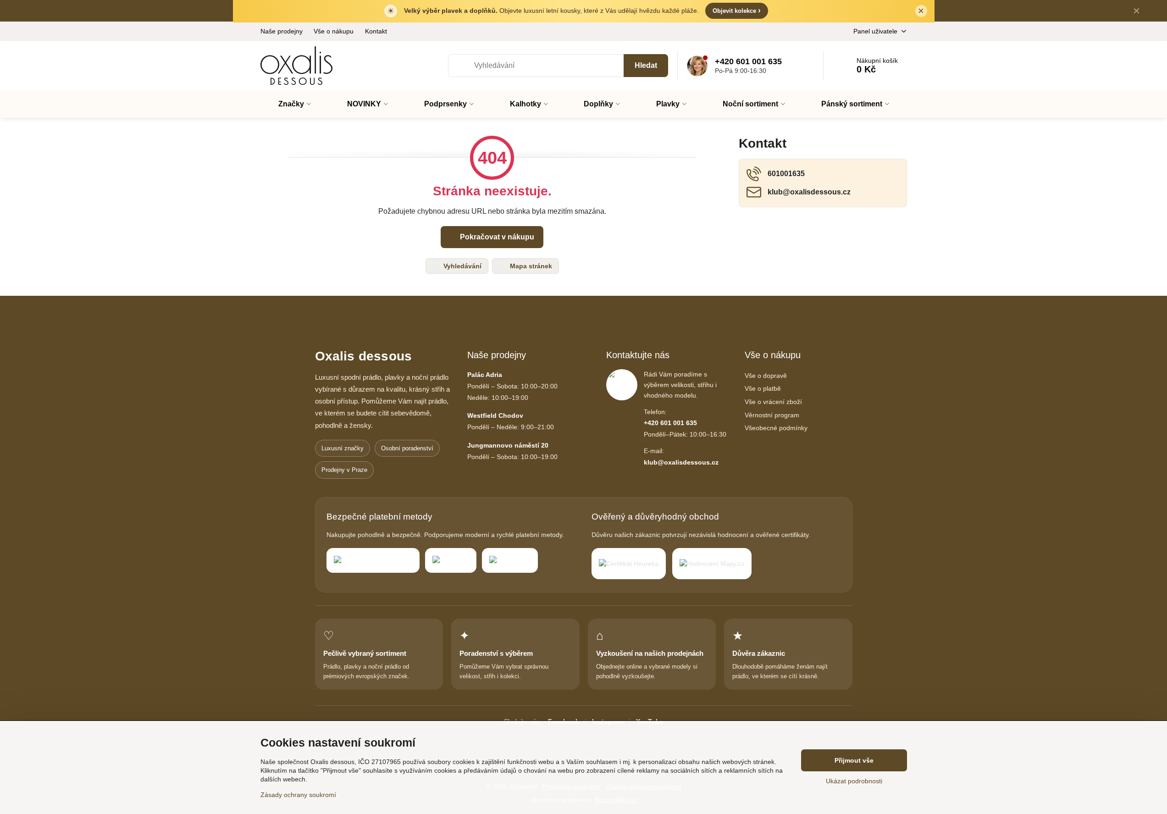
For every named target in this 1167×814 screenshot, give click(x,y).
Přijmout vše (854, 760)
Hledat (646, 65)
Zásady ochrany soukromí (298, 794)
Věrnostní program (772, 415)
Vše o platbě (763, 388)
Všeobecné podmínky (776, 428)
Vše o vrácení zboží (773, 401)
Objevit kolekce (737, 10)
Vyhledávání (461, 266)
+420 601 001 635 (670, 422)
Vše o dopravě (766, 375)
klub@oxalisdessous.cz (681, 462)
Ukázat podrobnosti (854, 781)
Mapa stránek (530, 266)
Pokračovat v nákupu (496, 237)
